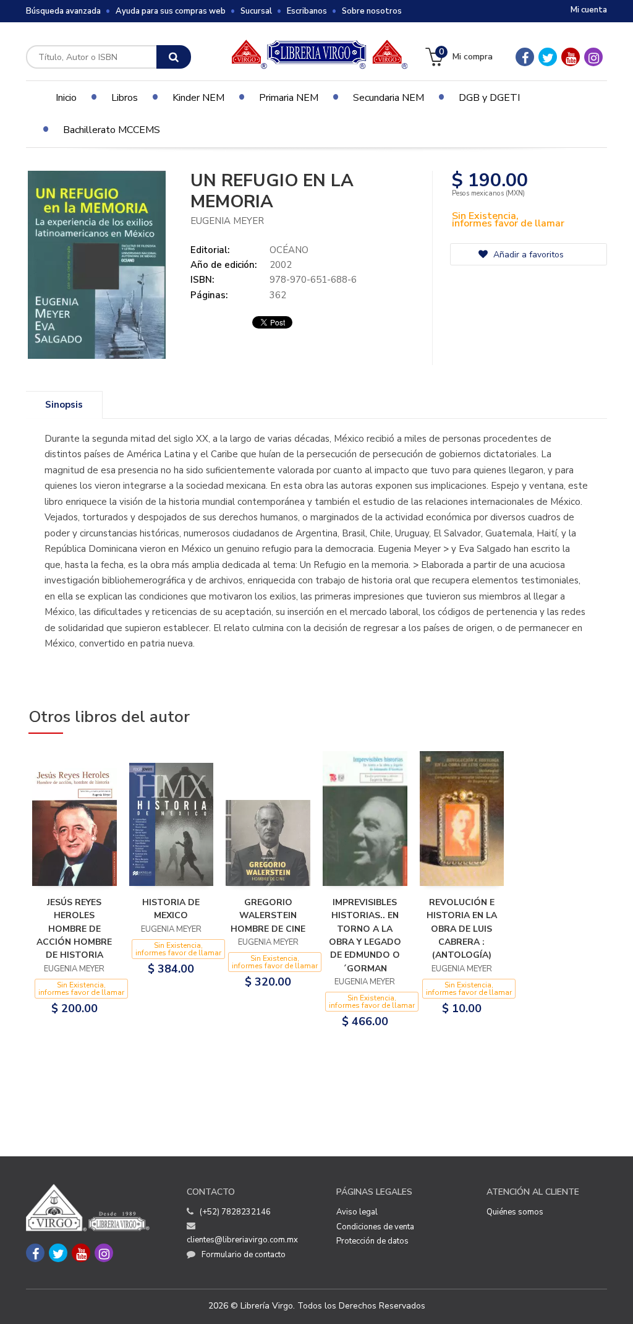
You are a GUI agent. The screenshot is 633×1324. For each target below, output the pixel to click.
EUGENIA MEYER (227, 221)
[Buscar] (173, 57)
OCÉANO (289, 250)
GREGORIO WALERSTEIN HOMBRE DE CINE (268, 915)
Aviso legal (357, 1212)
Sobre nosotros (372, 11)
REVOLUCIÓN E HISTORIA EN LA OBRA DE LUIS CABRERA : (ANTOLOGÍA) (462, 928)
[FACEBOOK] (525, 57)
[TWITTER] (547, 57)
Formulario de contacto (244, 1254)
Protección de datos (372, 1241)
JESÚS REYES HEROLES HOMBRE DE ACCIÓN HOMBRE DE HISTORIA (74, 928)
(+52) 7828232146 (235, 1212)
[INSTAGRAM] (593, 57)
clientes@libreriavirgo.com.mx (242, 1239)
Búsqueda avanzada (63, 11)
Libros (124, 98)
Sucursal (256, 11)
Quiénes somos (514, 1212)
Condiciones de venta (375, 1226)
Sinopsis (64, 404)
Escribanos (307, 11)
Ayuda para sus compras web (171, 11)
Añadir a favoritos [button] (527, 254)
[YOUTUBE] (570, 57)
